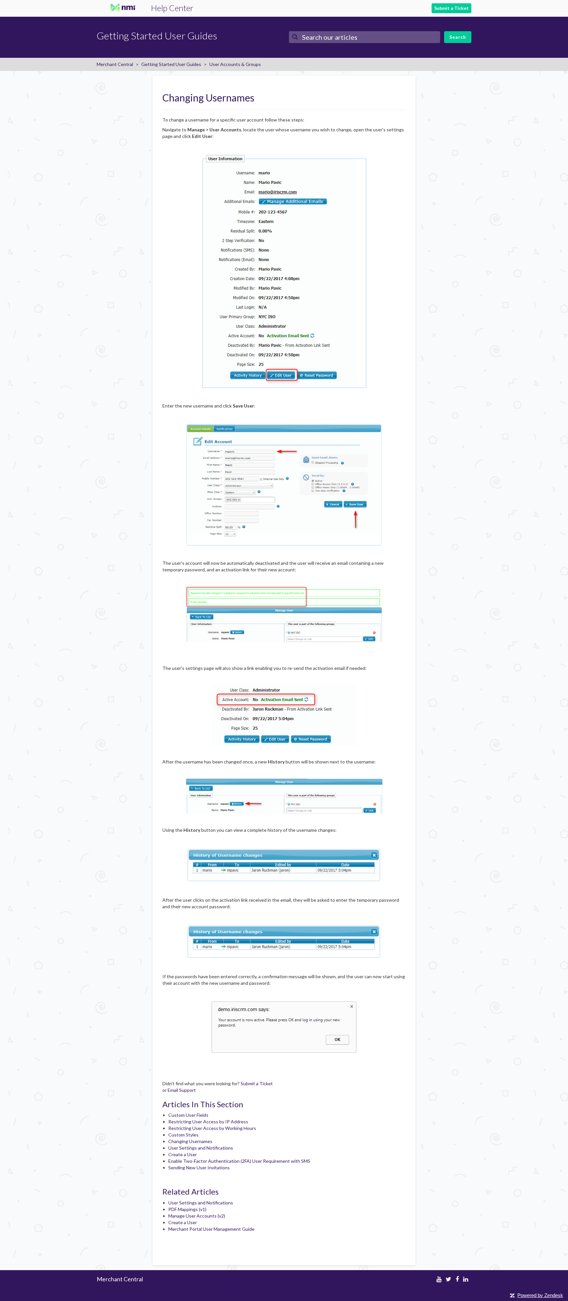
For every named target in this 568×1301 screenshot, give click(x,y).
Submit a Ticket (451, 8)
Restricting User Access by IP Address (208, 1121)
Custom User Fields (188, 1115)
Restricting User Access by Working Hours (212, 1128)
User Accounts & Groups (235, 64)
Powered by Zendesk (540, 1295)
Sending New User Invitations (199, 1167)
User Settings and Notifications (200, 1148)
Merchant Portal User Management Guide (211, 1229)
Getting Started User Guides (171, 64)
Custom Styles (183, 1134)
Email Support (182, 1090)
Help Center (172, 8)
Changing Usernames (190, 1141)
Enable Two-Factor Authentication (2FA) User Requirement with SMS (239, 1161)
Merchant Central (115, 64)
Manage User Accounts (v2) (196, 1216)
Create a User (182, 1154)
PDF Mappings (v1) (187, 1209)
